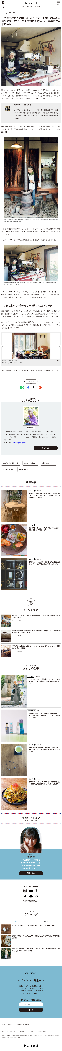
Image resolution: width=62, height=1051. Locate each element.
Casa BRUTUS (19, 1022)
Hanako (45, 1022)
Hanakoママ (19, 1024)
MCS (3, 1031)
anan (3, 1022)
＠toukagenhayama (19, 443)
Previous (2, 346)
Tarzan (3, 1024)
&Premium (53, 1022)
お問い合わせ (31, 1031)
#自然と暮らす (8, 469)
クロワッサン (29, 1022)
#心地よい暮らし (30, 463)
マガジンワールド (12, 1031)
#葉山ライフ (23, 469)
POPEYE (27, 1024)
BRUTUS (9, 1022)
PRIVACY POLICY (42, 1031)
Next (60, 346)
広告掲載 (22, 1031)
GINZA (38, 1022)
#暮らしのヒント (48, 463)
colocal (10, 1024)
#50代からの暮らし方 (11, 463)
